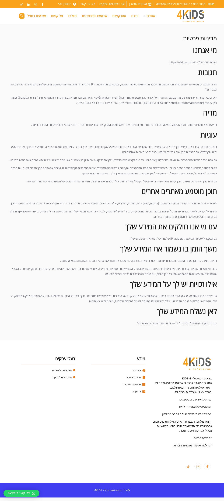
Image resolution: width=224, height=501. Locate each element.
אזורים (151, 16)
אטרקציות (119, 16)
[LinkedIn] (28, 4)
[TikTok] (188, 466)
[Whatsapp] (21, 4)
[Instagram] (35, 4)
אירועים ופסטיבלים (94, 16)
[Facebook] (42, 4)
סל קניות (57, 16)
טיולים (72, 16)
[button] (21, 493)
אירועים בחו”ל (36, 16)
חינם (134, 16)
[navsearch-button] (21, 16)
